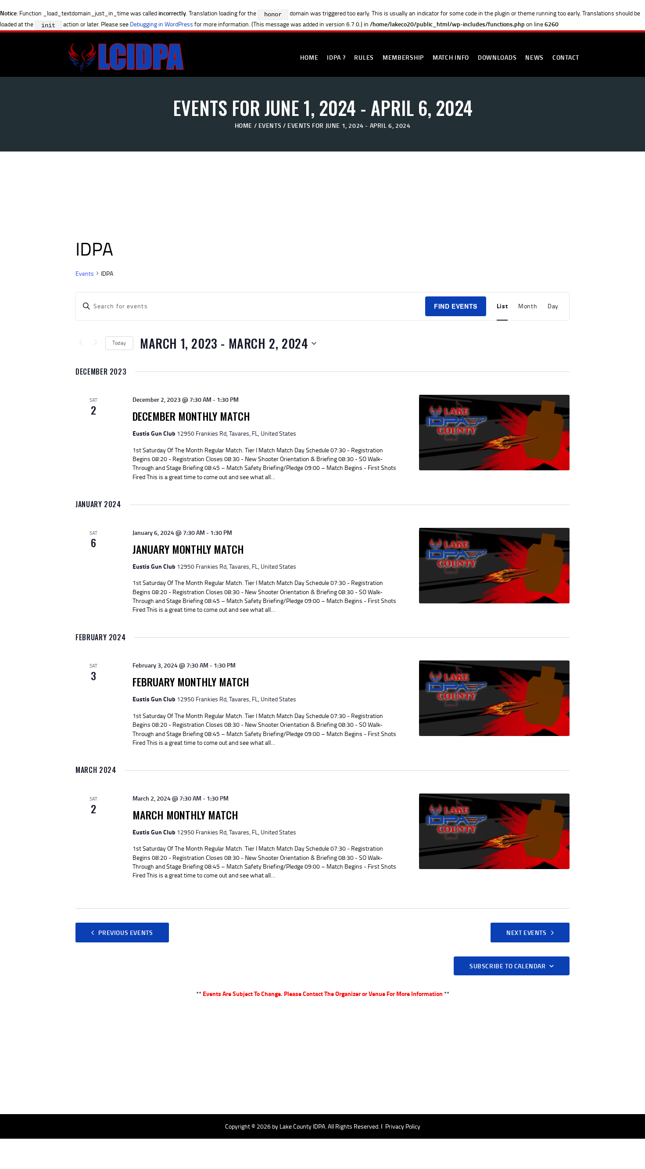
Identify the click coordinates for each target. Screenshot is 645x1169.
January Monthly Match (188, 548)
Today (119, 342)
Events (270, 125)
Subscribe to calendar (507, 966)
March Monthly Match (185, 814)
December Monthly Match (191, 415)
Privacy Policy (402, 1126)
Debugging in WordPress (161, 24)
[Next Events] (95, 343)
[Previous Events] (80, 343)
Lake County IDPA (302, 1126)
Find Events (455, 306)
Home (243, 125)
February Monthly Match (191, 681)
